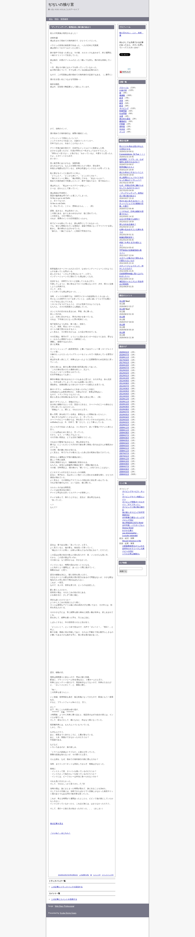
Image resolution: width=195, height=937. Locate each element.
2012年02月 (124, 373)
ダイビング (124, 108)
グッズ (122, 132)
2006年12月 (124, 459)
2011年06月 (124, 389)
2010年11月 (124, 402)
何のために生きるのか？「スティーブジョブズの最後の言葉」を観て (131, 203)
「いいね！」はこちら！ (60, 833)
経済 (121, 98)
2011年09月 (124, 381)
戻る (51, 19)
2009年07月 (124, 435)
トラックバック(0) (107, 875)
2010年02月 (124, 422)
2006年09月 (124, 464)
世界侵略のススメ (126, 167)
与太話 (122, 129)
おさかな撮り (127, 530)
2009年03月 (124, 446)
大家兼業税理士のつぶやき (133, 546)
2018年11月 (124, 357)
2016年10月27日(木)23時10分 (68, 875)
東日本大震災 (124, 119)
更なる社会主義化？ (127, 224)
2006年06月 (124, 469)
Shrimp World (127, 528)
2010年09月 (124, 407)
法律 (121, 116)
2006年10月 (124, 461)
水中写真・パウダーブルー (133, 525)
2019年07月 (124, 355)
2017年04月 (124, 360)
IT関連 (122, 124)
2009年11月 (124, 430)
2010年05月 (124, 415)
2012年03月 (124, 370)
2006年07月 (124, 466)
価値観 (122, 95)
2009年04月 (124, 443)
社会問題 (123, 113)
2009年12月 (124, 428)
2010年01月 (124, 425)
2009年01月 (124, 448)
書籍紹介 (123, 121)
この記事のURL (84, 875)
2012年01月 (124, 376)
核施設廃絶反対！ (126, 237)
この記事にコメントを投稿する (64, 899)
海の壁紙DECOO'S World (132, 523)
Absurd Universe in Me (131, 541)
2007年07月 (124, 453)
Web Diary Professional (64, 906)
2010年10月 (124, 404)
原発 (121, 101)
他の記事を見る (56, 823)
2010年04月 (124, 417)
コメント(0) (96, 875)
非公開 (122, 301)
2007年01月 (124, 456)
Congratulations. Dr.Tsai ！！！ (132, 154)
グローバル (124, 88)
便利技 (122, 126)
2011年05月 (124, 391)
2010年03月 (124, 420)
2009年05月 (124, 440)
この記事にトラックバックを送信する (67, 887)
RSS (57, 19)
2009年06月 (124, 438)
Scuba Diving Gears (68, 913)
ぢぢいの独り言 (61, 4)
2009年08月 (124, 433)
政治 (121, 106)
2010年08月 (124, 409)
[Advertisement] (98, 925)
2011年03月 (124, 396)
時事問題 (123, 111)
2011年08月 (124, 383)
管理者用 (64, 19)
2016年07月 (124, 368)
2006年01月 (124, 474)
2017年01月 (124, 363)
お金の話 (123, 90)
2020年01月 (124, 352)
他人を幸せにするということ (131, 172)
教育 (121, 103)
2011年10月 (124, 378)
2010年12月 (124, 399)
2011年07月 (124, 386)
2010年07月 (124, 412)
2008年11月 (124, 451)
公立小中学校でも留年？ (129, 219)
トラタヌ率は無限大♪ (131, 554)
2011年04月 (124, 394)
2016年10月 (124, 365)
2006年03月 (124, 472)
